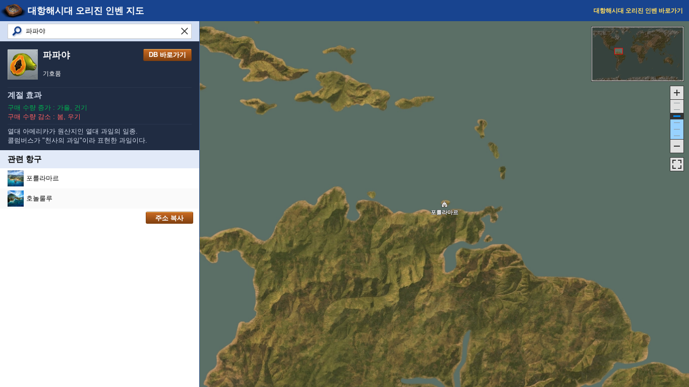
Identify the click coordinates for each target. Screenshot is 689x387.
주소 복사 (169, 218)
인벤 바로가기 (638, 10)
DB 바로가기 (167, 54)
